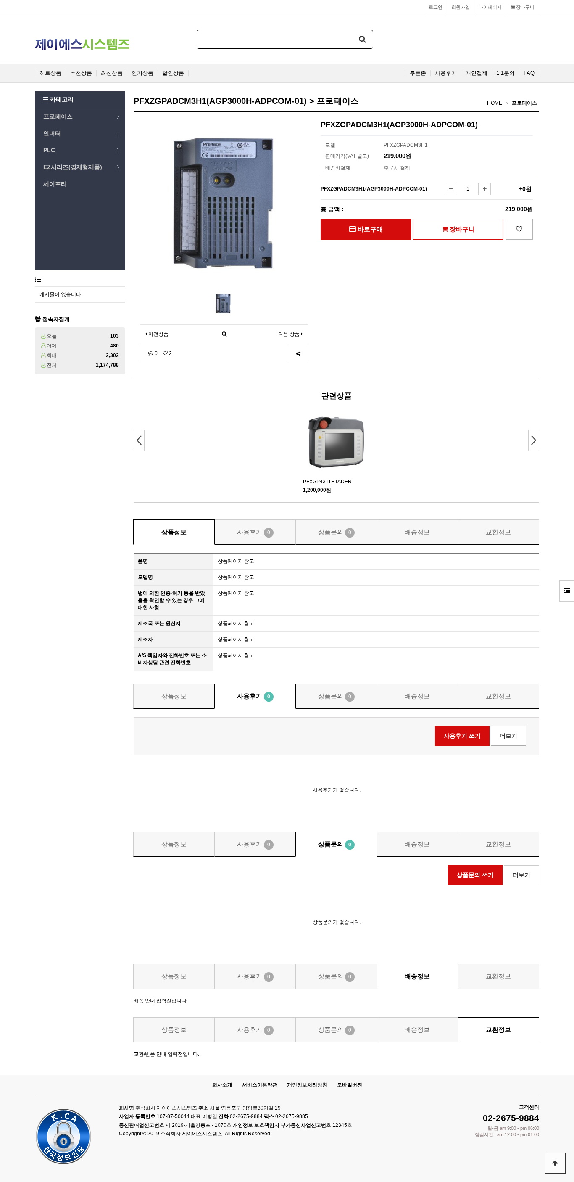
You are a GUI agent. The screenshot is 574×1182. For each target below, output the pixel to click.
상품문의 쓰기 (475, 875)
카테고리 (61, 99)
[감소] (451, 189)
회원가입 (460, 7)
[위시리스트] (519, 229)
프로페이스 (58, 116)
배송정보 (417, 531)
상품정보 (174, 531)
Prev (139, 440)
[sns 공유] (298, 353)
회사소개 (222, 1085)
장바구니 (525, 7)
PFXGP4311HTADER (327, 482)
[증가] (484, 189)
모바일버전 (349, 1085)
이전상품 (158, 334)
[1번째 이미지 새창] (223, 303)
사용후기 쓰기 (462, 735)
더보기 (508, 735)
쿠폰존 (418, 73)
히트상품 (50, 73)
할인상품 (173, 73)
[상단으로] (555, 1163)
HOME (494, 103)
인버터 (52, 133)
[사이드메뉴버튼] (566, 591)
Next (533, 440)
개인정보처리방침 (307, 1085)
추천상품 (81, 73)
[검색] (362, 39)
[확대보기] (224, 334)
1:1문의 (505, 73)
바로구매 (369, 229)
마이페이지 (490, 7)
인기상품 (142, 73)
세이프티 (55, 183)
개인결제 (476, 73)
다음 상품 (289, 334)
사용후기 (446, 73)
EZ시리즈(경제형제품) (72, 167)
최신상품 (112, 73)
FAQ (529, 73)
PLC (49, 150)
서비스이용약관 (259, 1085)
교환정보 (498, 531)
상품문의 (334, 531)
